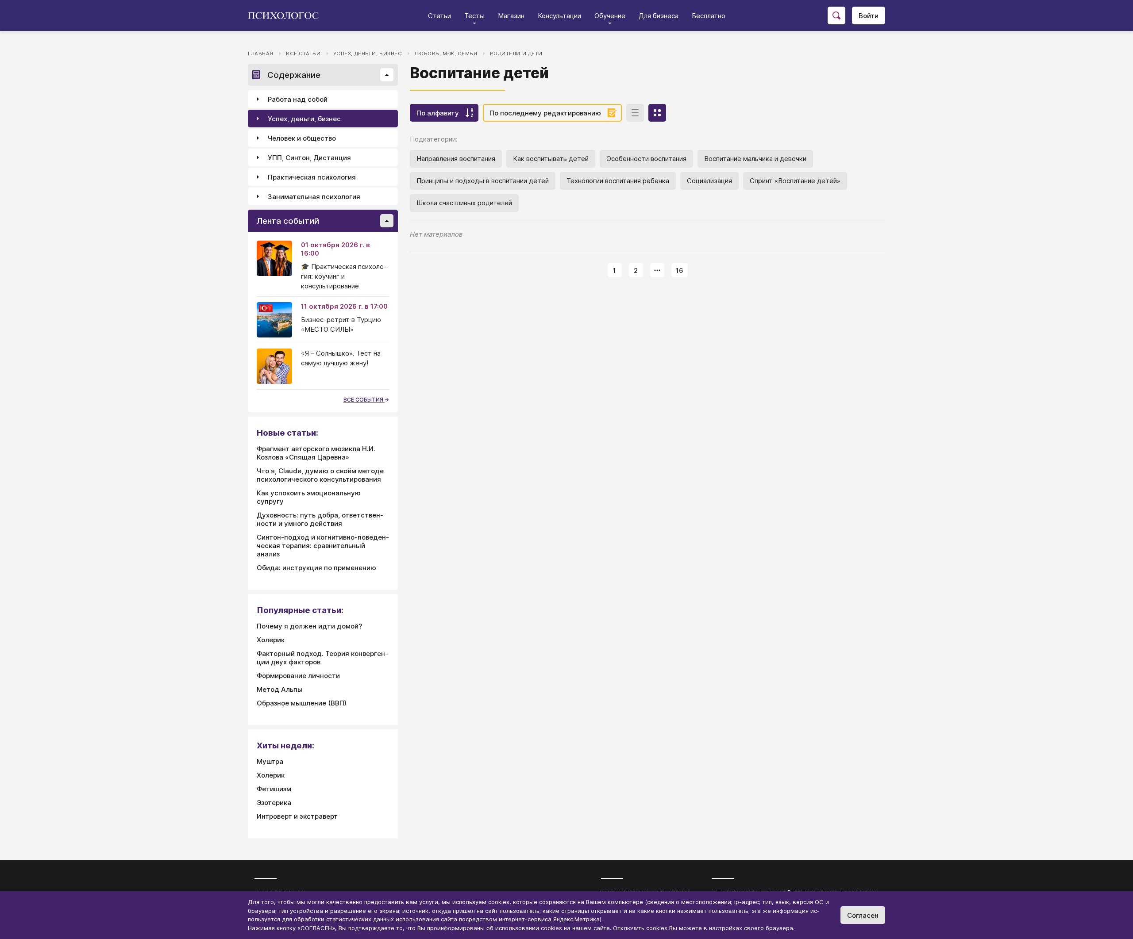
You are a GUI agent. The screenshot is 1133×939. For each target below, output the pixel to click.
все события (364, 399)
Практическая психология (312, 177)
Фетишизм (274, 789)
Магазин (511, 15)
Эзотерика (274, 802)
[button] (386, 74)
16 (679, 270)
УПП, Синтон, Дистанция (309, 157)
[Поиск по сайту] (836, 15)
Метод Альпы (280, 689)
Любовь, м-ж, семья (445, 53)
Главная (261, 53)
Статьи (439, 15)
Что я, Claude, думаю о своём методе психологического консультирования (320, 475)
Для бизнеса (658, 15)
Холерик (271, 640)
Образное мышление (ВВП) (302, 703)
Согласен (863, 915)
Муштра (270, 761)
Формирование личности (298, 675)
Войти (869, 15)
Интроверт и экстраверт (297, 816)
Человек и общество (302, 138)
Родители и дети (516, 53)
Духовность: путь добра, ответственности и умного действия (320, 519)
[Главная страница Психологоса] (286, 15)
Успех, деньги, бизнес (367, 53)
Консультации (559, 15)
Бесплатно (708, 15)
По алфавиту (437, 113)
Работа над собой (298, 99)
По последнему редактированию (545, 113)
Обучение (609, 15)
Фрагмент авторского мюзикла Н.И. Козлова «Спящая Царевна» (316, 453)
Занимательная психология (314, 196)
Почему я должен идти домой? (309, 626)
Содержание (293, 75)
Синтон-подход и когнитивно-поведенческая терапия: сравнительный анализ (323, 545)
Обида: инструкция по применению (316, 567)
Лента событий (288, 221)
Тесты (474, 15)
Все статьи (303, 53)
